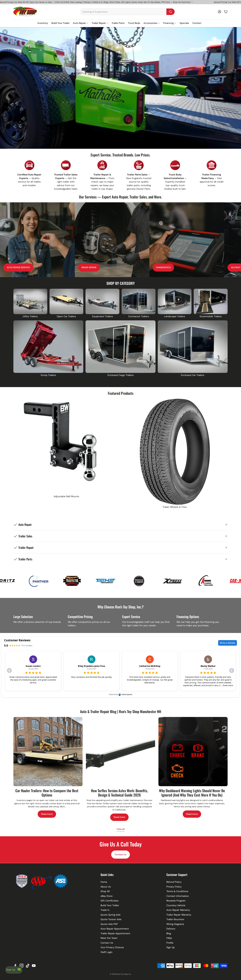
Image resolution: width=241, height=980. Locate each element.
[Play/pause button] (5, 32)
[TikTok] (28, 966)
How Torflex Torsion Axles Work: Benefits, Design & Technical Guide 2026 (119, 793)
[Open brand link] (42, 581)
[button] (127, 12)
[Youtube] (34, 966)
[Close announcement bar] (238, 2)
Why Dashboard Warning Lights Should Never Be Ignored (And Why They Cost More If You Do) (192, 793)
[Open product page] (30, 301)
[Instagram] (21, 966)
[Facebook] (15, 966)
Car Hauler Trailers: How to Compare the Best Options (46, 793)
